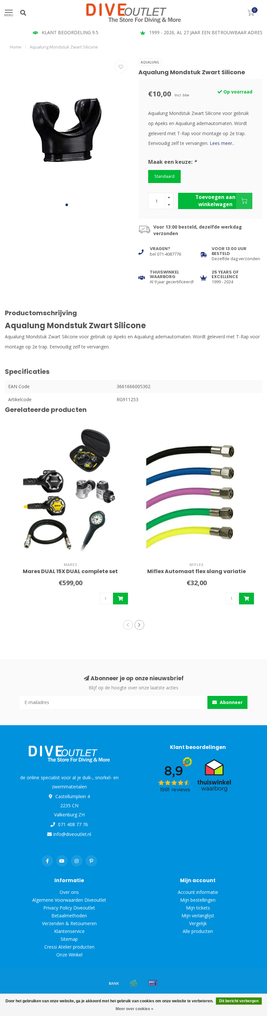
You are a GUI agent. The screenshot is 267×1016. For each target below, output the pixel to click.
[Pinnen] (153, 983)
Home (15, 47)
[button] (66, 205)
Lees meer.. (222, 143)
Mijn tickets (198, 908)
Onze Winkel (69, 955)
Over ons (69, 892)
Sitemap (69, 939)
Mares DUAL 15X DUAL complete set (70, 571)
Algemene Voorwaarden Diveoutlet (69, 900)
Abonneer (230, 702)
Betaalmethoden (69, 915)
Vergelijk (198, 923)
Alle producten (198, 931)
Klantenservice (69, 931)
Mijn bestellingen (198, 900)
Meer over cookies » (134, 1009)
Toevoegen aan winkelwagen (215, 201)
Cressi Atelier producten (69, 947)
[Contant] (133, 983)
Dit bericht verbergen (239, 1001)
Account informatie (198, 892)
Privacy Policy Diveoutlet (69, 908)
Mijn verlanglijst (197, 915)
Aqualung (150, 62)
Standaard (164, 176)
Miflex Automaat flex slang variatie (196, 571)
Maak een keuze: (172, 161)
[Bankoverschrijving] (114, 983)
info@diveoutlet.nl (72, 834)
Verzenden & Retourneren (69, 923)
